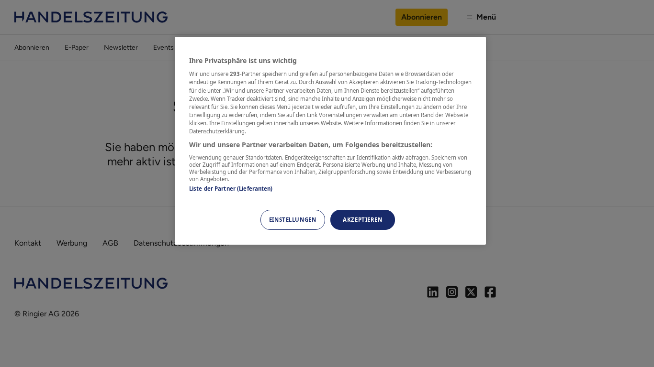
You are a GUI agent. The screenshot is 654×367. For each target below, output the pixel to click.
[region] (330, 141)
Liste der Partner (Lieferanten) (231, 188)
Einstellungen (292, 219)
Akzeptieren (362, 219)
